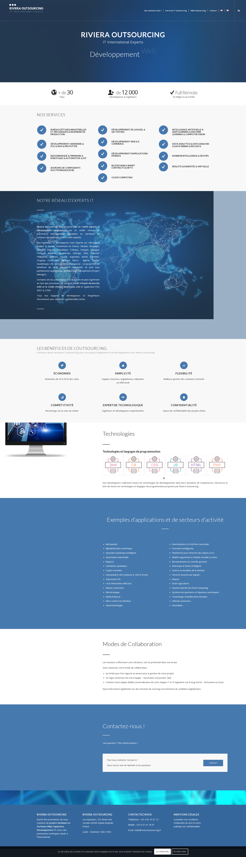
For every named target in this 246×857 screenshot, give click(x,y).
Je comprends (162, 851)
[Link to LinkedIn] (239, 10)
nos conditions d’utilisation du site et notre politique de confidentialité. (187, 823)
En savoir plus (180, 851)
